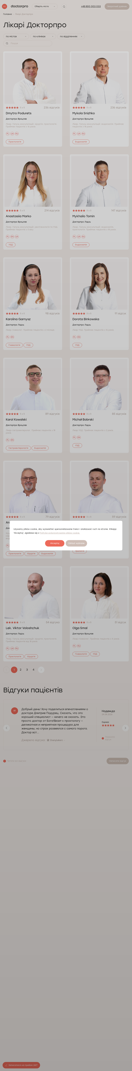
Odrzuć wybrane (76, 543)
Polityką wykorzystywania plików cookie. (60, 533)
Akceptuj (54, 543)
